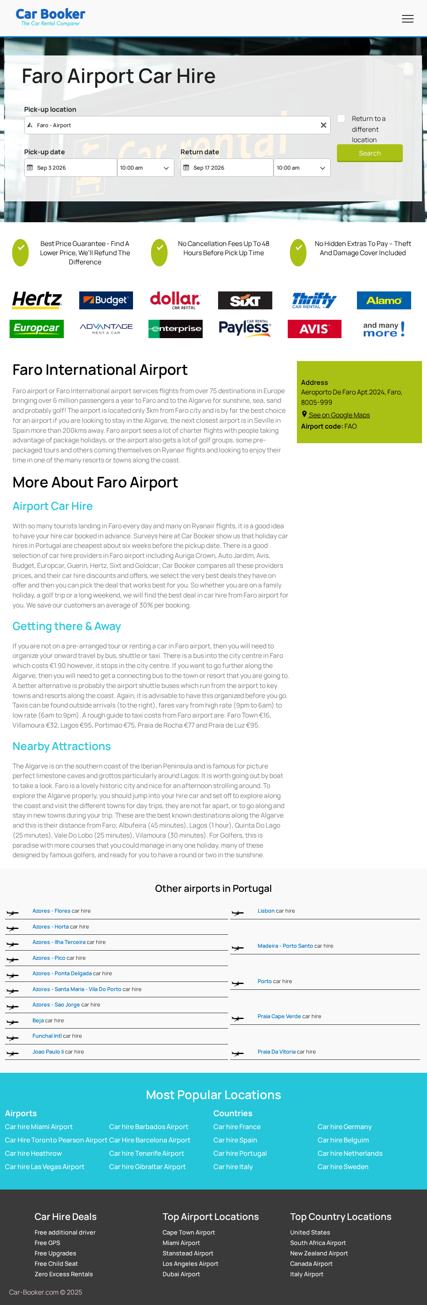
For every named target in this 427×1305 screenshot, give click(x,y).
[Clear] (323, 125)
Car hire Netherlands (350, 1152)
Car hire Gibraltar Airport (147, 1166)
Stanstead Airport (188, 1253)
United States (310, 1232)
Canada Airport (311, 1263)
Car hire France (237, 1126)
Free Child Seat (56, 1263)
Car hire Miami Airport (39, 1126)
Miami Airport (181, 1243)
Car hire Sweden (343, 1166)
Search (370, 153)
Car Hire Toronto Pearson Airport (56, 1139)
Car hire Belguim (343, 1139)
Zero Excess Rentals (64, 1274)
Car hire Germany (345, 1126)
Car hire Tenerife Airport (146, 1152)
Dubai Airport (181, 1274)
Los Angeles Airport (191, 1263)
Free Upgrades (55, 1253)
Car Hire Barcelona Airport (150, 1139)
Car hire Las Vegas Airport (45, 1166)
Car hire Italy (233, 1166)
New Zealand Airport (319, 1253)
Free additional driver (65, 1232)
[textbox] (177, 125)
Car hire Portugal (240, 1152)
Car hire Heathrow (33, 1152)
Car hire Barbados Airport (148, 1126)
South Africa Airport (318, 1243)
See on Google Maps (339, 414)
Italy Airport (307, 1274)
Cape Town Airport (189, 1232)
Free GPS (47, 1243)
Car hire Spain (235, 1139)
